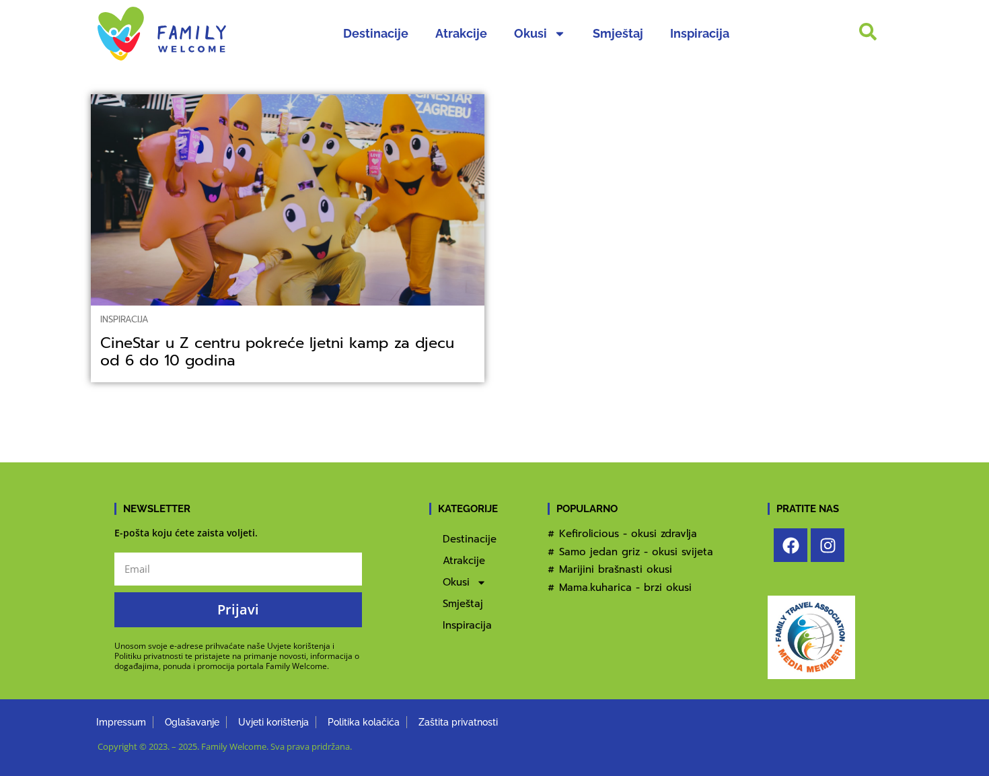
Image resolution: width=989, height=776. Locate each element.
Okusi (530, 33)
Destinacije (375, 33)
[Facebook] (790, 545)
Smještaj (618, 33)
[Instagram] (827, 545)
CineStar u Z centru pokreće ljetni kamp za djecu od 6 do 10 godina (277, 352)
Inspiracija (699, 33)
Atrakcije (461, 33)
